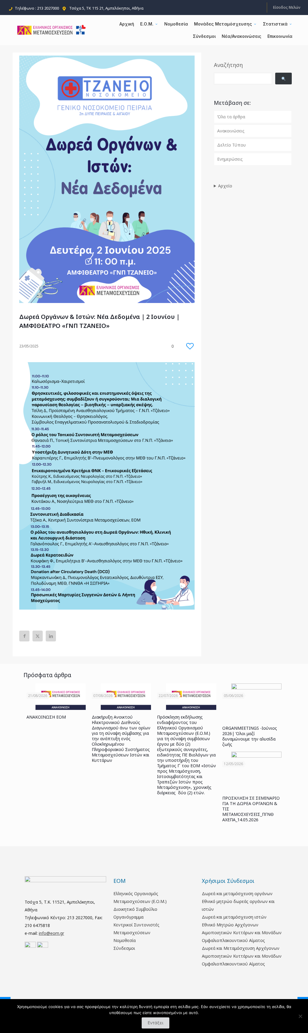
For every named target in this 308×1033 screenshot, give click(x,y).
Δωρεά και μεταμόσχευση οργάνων (237, 893)
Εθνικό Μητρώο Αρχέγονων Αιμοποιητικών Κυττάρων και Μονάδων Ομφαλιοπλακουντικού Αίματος (242, 932)
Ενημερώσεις (230, 159)
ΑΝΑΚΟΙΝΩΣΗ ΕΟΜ (46, 717)
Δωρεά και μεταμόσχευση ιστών (234, 917)
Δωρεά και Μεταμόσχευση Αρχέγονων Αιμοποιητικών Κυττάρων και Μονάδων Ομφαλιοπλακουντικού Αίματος (242, 956)
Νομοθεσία (124, 940)
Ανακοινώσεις (231, 131)
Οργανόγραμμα (128, 917)
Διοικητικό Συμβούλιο (135, 909)
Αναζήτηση (228, 65)
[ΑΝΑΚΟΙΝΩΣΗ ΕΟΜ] (60, 696)
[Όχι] (300, 1016)
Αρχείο (225, 186)
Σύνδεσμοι (124, 948)
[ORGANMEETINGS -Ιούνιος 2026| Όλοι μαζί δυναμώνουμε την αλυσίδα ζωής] (256, 702)
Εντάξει (155, 1022)
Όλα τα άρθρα (231, 117)
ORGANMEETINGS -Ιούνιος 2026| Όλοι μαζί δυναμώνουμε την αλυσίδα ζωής (249, 736)
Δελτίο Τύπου (231, 145)
